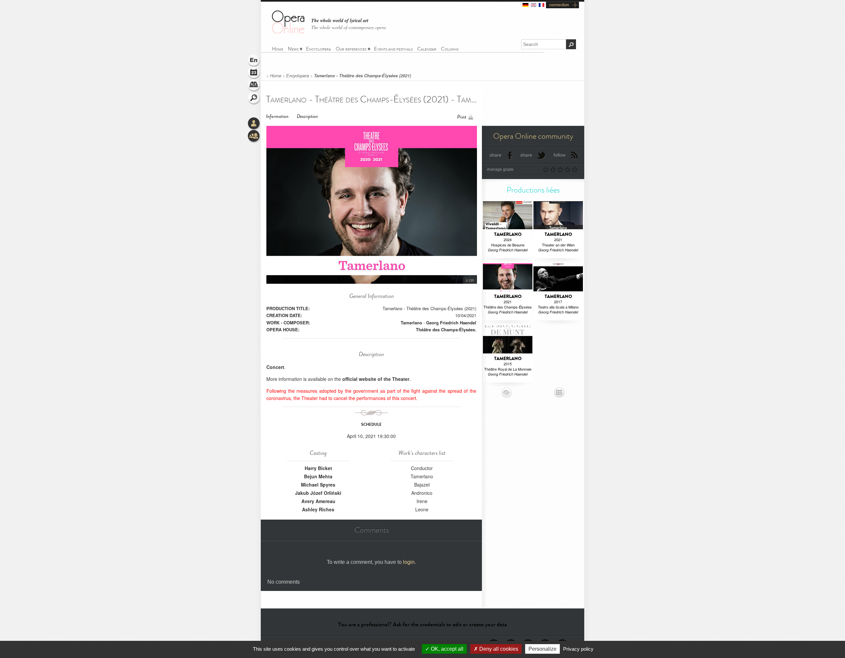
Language (254, 60)
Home (275, 76)
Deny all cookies (498, 649)
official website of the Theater (375, 379)
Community (254, 136)
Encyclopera (297, 76)
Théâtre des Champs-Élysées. (446, 329)
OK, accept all (446, 649)
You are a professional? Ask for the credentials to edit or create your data (422, 624)
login (409, 562)
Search (254, 98)
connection (559, 5)
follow (559, 155)
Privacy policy (578, 649)
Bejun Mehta (318, 476)
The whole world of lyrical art (339, 21)
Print (461, 117)
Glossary (254, 85)
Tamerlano (411, 322)
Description (307, 116)
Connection (254, 123)
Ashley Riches (318, 509)
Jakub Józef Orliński (318, 493)
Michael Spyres (318, 484)
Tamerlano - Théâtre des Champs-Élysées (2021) (362, 76)
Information (277, 116)
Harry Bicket (318, 468)
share (495, 155)
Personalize (542, 649)
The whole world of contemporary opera (348, 27)
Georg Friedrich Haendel (451, 322)
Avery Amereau (318, 501)
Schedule (254, 73)
